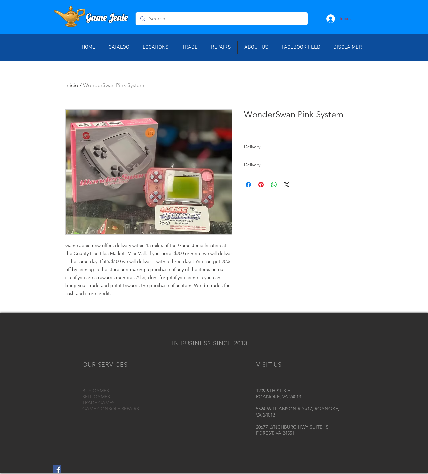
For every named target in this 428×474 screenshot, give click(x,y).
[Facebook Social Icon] (57, 469)
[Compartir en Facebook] (248, 185)
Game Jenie (107, 17)
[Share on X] (287, 185)
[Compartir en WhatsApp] (274, 185)
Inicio (71, 85)
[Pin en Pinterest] (261, 185)
